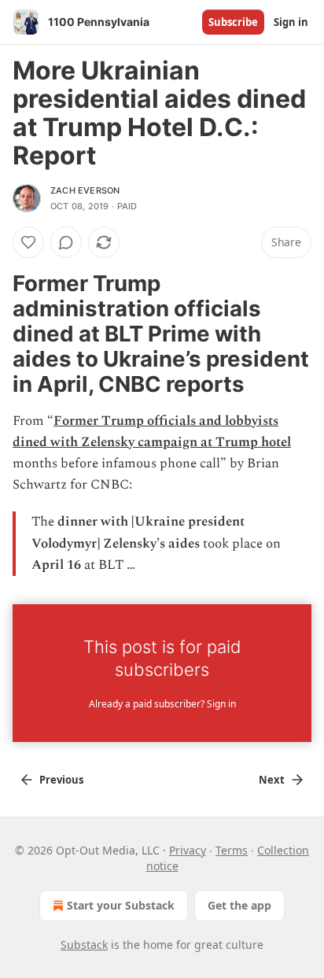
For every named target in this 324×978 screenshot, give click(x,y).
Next (272, 780)
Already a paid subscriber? (162, 703)
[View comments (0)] (66, 242)
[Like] (28, 242)
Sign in (291, 22)
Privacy (187, 850)
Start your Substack (121, 905)
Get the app (239, 905)
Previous (61, 780)
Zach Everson (85, 190)
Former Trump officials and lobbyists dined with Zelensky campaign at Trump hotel (152, 431)
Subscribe (233, 22)
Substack (84, 944)
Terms (231, 850)
